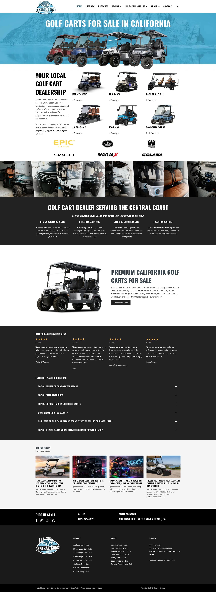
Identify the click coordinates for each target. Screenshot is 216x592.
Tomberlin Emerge (155, 127)
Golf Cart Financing (81, 564)
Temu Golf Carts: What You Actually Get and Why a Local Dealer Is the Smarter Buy (49, 483)
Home (79, 6)
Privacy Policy (74, 588)
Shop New (89, 6)
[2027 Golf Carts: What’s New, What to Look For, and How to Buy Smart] (127, 467)
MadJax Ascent (80, 94)
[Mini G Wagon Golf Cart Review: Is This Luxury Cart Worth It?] (89, 467)
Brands (115, 6)
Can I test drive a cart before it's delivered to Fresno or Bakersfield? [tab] (75, 421)
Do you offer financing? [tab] (50, 395)
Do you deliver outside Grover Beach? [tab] (58, 386)
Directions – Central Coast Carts (162, 560)
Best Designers (159, 588)
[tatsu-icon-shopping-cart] (178, 6)
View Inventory (121, 302)
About (154, 6)
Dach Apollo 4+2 (155, 94)
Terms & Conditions (88, 588)
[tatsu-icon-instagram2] (42, 520)
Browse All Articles (43, 451)
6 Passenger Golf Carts (82, 560)
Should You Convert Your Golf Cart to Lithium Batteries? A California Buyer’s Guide (163, 483)
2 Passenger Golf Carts (82, 552)
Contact (167, 6)
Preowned (103, 6)
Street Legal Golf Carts (82, 549)
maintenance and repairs (165, 227)
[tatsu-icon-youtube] (48, 520)
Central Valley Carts (81, 571)
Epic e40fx (114, 94)
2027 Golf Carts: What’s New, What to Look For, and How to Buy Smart (126, 482)
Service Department (135, 6)
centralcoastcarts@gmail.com (161, 548)
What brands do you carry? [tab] (53, 412)
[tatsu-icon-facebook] (37, 520)
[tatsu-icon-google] (53, 520)
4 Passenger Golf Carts (82, 556)
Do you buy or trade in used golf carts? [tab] (59, 403)
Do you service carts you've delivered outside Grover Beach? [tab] (70, 430)
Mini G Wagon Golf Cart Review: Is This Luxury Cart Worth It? (88, 482)
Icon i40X (114, 127)
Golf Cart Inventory (81, 545)
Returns (99, 588)
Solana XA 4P (79, 127)
